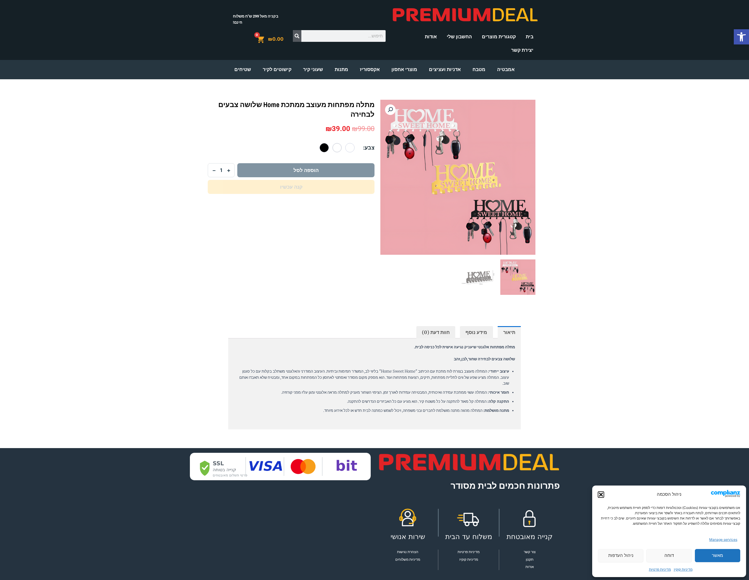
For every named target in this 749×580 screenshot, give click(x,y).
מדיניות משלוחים (407, 559)
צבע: (368, 147)
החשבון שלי (459, 36)
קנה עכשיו (291, 187)
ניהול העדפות (620, 555)
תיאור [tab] (509, 332)
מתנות (341, 69)
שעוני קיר (313, 69)
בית (529, 36)
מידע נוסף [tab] (476, 332)
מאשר (717, 555)
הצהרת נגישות (407, 552)
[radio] (350, 147)
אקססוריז (370, 69)
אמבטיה (506, 69)
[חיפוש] (297, 36)
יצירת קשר (522, 50)
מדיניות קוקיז (683, 569)
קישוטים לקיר (277, 69)
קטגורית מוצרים (499, 36)
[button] (741, 36)
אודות (431, 36)
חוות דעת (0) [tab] (436, 332)
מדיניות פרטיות (660, 569)
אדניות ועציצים (445, 69)
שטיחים (242, 69)
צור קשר (530, 552)
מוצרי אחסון (404, 69)
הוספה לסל (306, 170)
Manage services (723, 539)
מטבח (479, 69)
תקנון (529, 559)
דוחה (669, 555)
